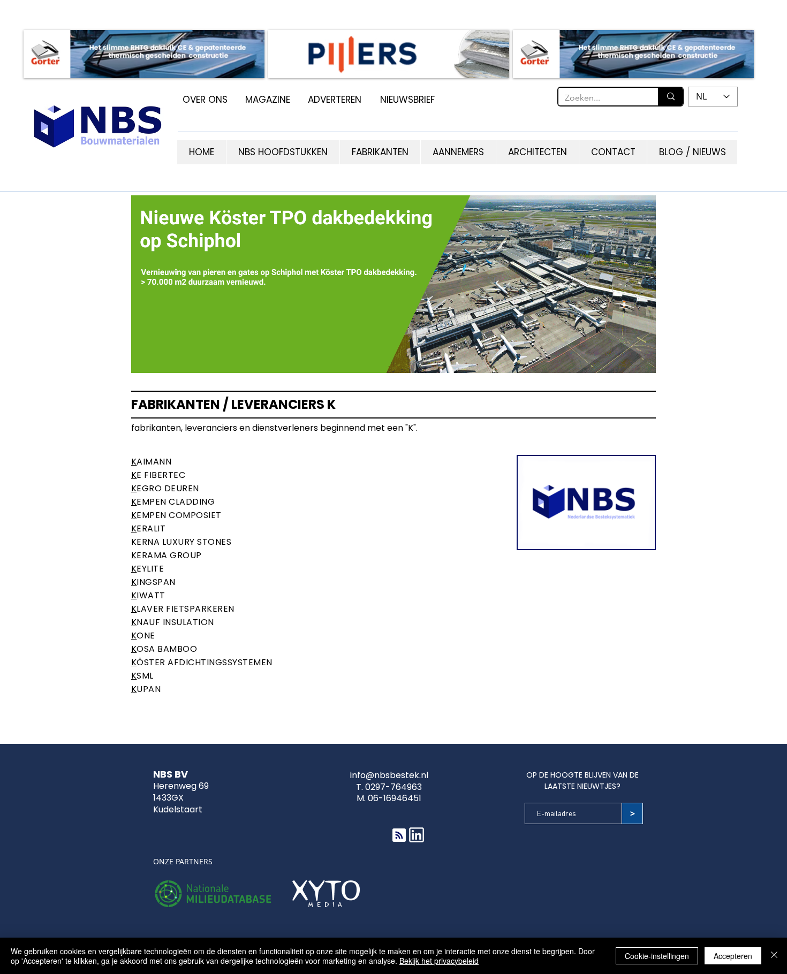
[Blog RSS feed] (399, 835)
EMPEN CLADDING (176, 502)
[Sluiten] (774, 955)
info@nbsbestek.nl (389, 775)
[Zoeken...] (670, 96)
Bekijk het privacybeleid (439, 960)
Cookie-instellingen (657, 955)
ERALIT (151, 528)
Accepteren (733, 955)
